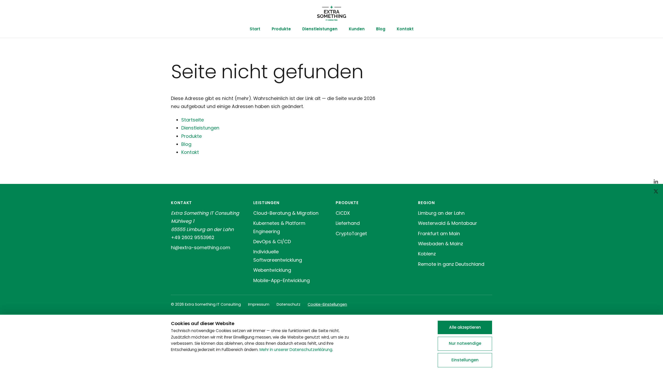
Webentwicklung (272, 270)
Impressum (258, 304)
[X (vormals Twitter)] (655, 191)
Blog (380, 29)
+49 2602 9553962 (192, 237)
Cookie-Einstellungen (327, 304)
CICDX (343, 213)
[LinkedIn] (655, 181)
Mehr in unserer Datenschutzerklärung (296, 349)
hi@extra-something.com (200, 247)
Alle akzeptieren (465, 327)
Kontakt (405, 29)
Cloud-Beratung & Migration (286, 213)
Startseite (192, 120)
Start (255, 29)
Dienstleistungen (319, 29)
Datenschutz (288, 304)
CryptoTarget (351, 233)
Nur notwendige (465, 343)
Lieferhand (348, 223)
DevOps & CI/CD (272, 241)
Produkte (281, 29)
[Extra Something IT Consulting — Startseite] (331, 13)
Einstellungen (465, 360)
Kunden (357, 29)
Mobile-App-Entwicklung (281, 280)
